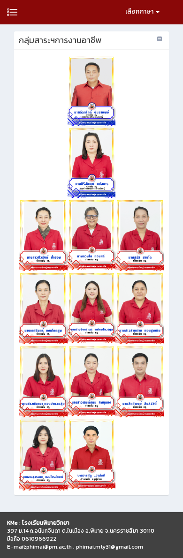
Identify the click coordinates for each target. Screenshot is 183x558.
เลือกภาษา (140, 11)
